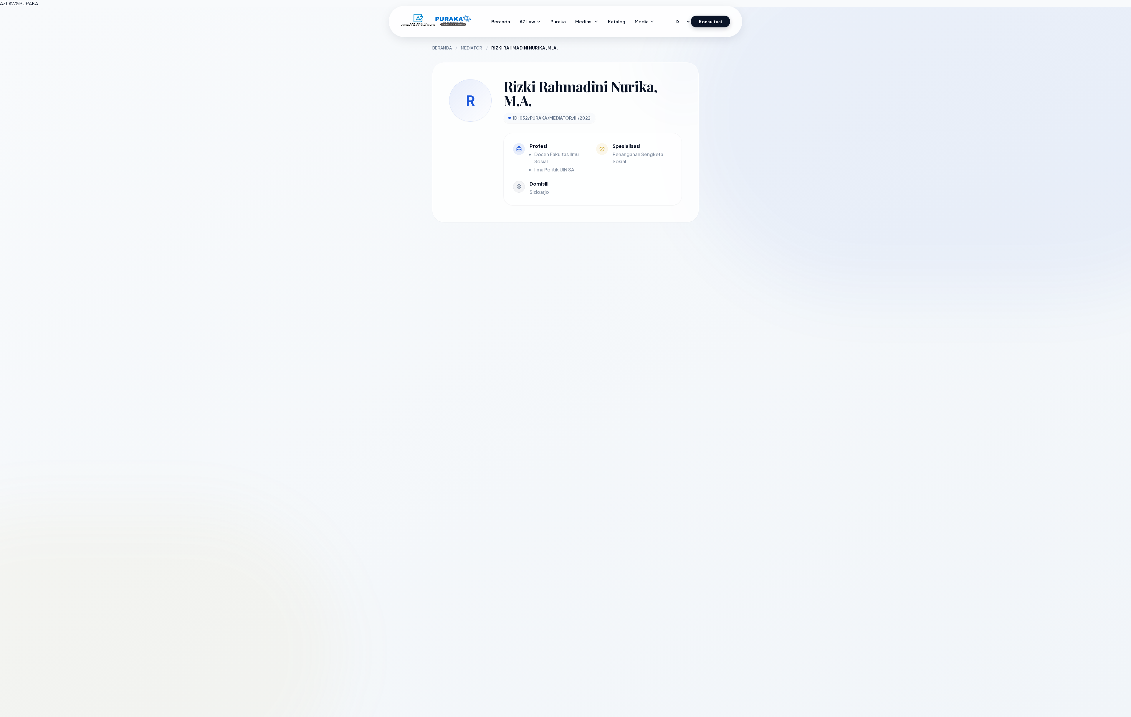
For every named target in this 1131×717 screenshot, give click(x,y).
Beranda (442, 47)
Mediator (471, 47)
